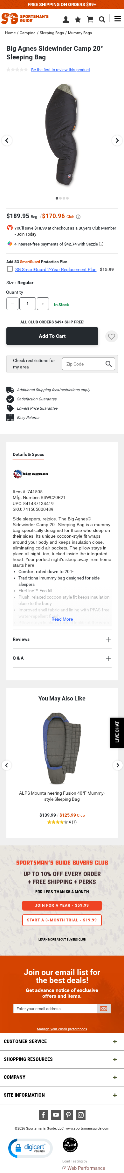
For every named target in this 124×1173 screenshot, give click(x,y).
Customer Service (25, 1041)
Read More (62, 619)
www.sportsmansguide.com (87, 1128)
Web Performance (86, 1168)
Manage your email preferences (62, 1029)
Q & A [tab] (18, 658)
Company (14, 1077)
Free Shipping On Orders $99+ (62, 4)
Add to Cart (52, 336)
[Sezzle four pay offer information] (101, 244)
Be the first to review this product (60, 69)
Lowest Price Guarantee (37, 408)
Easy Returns (28, 417)
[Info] (78, 217)
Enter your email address (39, 1008)
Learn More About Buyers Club (62, 939)
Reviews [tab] (21, 639)
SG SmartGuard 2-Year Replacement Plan (56, 269)
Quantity (14, 292)
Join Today (26, 234)
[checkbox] (12, 269)
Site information (24, 1095)
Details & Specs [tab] (28, 454)
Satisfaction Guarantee (36, 399)
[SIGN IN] (66, 20)
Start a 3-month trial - (62, 920)
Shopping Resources (28, 1059)
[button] (78, 20)
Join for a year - (62, 905)
